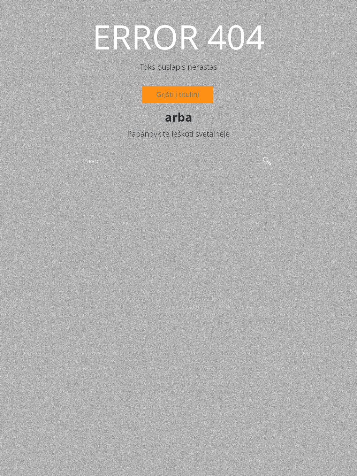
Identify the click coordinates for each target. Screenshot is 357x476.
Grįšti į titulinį (177, 94)
